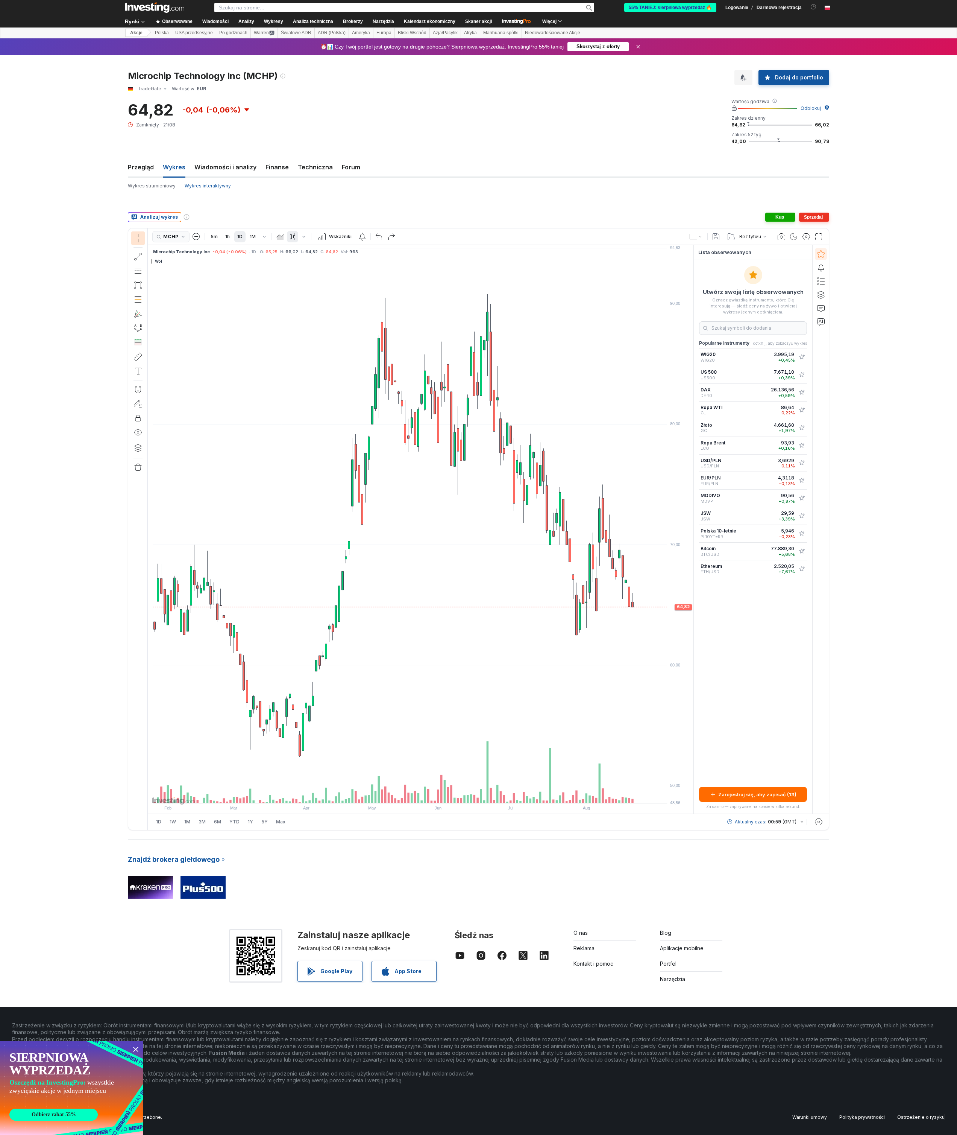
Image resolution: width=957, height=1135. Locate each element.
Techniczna (315, 167)
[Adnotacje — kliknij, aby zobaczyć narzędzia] (138, 371)
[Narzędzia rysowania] (150, 529)
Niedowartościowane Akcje (552, 32)
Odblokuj (811, 108)
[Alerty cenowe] (362, 236)
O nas (580, 933)
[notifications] (813, 7)
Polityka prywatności (862, 1117)
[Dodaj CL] (801, 410)
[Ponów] (391, 236)
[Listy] (821, 281)
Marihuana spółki (501, 32)
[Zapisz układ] (716, 236)
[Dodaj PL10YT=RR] (801, 533)
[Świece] (292, 236)
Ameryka (361, 32)
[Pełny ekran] (818, 236)
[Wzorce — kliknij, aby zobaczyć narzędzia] (138, 328)
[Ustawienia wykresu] (806, 236)
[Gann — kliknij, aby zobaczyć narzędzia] (138, 314)
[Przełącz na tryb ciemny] (793, 236)
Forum (351, 167)
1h (227, 236)
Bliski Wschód (412, 32)
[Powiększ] (411, 794)
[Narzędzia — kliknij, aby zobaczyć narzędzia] (138, 357)
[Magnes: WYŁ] (138, 389)
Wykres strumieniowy (152, 186)
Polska (162, 32)
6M (217, 822)
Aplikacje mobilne (682, 948)
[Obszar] (280, 236)
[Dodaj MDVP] (801, 498)
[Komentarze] (821, 308)
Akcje (136, 32)
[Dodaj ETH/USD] (801, 569)
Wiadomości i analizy (225, 167)
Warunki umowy (809, 1117)
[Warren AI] (821, 322)
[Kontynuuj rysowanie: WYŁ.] (138, 404)
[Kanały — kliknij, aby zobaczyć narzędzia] (138, 271)
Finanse (277, 167)
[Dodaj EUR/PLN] (801, 480)
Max (280, 822)
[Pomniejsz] (400, 794)
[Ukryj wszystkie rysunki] (138, 432)
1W (173, 822)
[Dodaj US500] (801, 375)
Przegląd (141, 167)
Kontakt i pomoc (593, 963)
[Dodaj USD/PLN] (801, 463)
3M (202, 822)
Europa (383, 32)
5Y (264, 822)
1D (240, 236)
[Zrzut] (781, 236)
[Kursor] (138, 238)
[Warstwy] (138, 448)
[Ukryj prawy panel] (691, 529)
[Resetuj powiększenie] (441, 794)
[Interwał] (264, 236)
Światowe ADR (296, 32)
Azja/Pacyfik (445, 32)
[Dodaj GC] (801, 428)
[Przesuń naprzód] (431, 794)
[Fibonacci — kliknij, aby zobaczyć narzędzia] (138, 299)
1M (253, 236)
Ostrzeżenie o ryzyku (921, 1117)
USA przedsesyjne (194, 32)
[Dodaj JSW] (801, 516)
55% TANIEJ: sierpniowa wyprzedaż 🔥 (670, 7)
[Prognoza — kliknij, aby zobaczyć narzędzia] (138, 342)
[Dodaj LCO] (801, 445)
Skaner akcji (478, 21)
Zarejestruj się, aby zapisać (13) (757, 794)
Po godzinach (233, 32)
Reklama (584, 948)
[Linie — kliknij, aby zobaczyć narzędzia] (138, 256)
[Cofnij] (379, 236)
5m (214, 236)
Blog (665, 933)
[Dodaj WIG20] (801, 357)
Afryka (470, 32)
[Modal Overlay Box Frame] (71, 1088)
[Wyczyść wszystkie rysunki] (138, 467)
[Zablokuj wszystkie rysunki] (138, 418)
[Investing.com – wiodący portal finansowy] (154, 7)
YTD (234, 822)
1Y (250, 822)
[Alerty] (821, 268)
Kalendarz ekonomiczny (429, 21)
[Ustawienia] (818, 822)
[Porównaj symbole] (196, 236)
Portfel (668, 963)
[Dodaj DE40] (801, 392)
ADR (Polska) (332, 32)
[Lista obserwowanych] (821, 254)
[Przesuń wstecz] (421, 794)
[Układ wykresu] (696, 236)
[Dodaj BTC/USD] (801, 551)
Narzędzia (672, 979)
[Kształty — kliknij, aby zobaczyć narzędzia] (138, 285)
